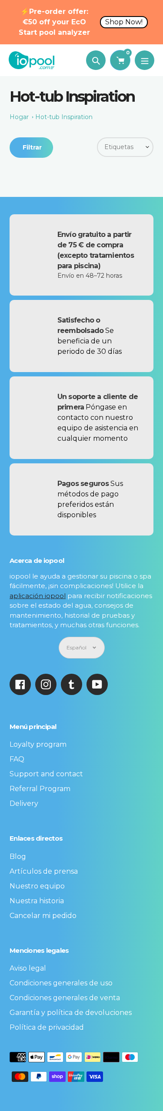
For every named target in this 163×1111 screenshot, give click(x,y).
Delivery (24, 803)
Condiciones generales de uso (61, 983)
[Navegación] (144, 60)
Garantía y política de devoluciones (71, 1012)
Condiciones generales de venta (65, 998)
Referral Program (40, 789)
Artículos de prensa (44, 871)
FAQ (17, 759)
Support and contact (46, 774)
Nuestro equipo (37, 886)
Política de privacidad (47, 1027)
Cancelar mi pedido (43, 915)
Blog (18, 856)
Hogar (19, 117)
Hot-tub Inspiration (64, 117)
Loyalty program (38, 744)
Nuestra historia (37, 901)
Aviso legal (28, 968)
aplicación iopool (38, 596)
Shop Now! (124, 22)
